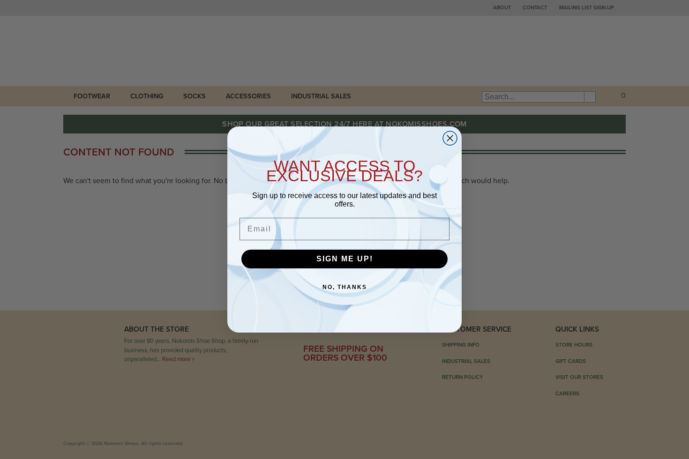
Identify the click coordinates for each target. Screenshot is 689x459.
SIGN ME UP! (344, 259)
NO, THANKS (344, 287)
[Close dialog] (450, 138)
